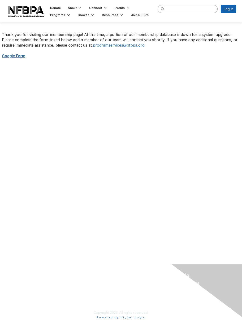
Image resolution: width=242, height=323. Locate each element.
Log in (228, 9)
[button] (75, 7)
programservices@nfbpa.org (118, 45)
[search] (163, 9)
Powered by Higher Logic (121, 317)
